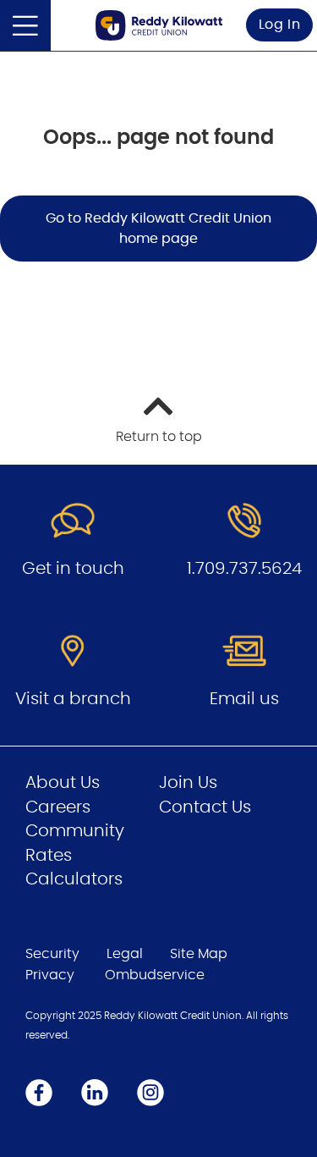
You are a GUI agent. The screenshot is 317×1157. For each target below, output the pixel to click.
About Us (62, 782)
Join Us (188, 782)
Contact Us (205, 807)
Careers (57, 807)
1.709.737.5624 (244, 568)
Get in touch (73, 568)
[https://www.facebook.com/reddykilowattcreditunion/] (38, 1092)
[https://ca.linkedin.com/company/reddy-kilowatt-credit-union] (94, 1092)
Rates (48, 855)
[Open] (25, 25)
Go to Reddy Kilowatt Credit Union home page (158, 228)
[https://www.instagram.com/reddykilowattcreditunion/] (150, 1092)
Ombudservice (155, 975)
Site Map (198, 954)
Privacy (49, 975)
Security (52, 954)
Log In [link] (280, 24)
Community (74, 831)
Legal (125, 954)
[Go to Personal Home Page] (159, 25)
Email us (244, 699)
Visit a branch (73, 699)
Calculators (74, 879)
